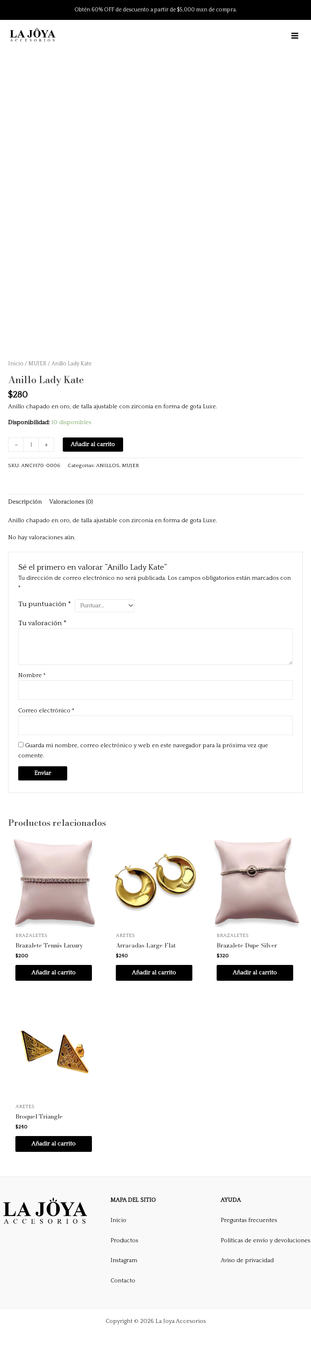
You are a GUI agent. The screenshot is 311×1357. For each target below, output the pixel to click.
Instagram (124, 1260)
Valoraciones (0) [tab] (71, 502)
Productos (124, 1240)
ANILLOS (107, 465)
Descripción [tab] (25, 502)
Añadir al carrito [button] (54, 972)
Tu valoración (42, 623)
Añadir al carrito (93, 444)
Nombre (32, 675)
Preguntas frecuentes (249, 1220)
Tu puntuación (44, 604)
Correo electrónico (46, 710)
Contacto (123, 1281)
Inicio (15, 364)
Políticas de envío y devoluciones (265, 1240)
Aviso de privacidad (247, 1260)
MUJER (37, 364)
